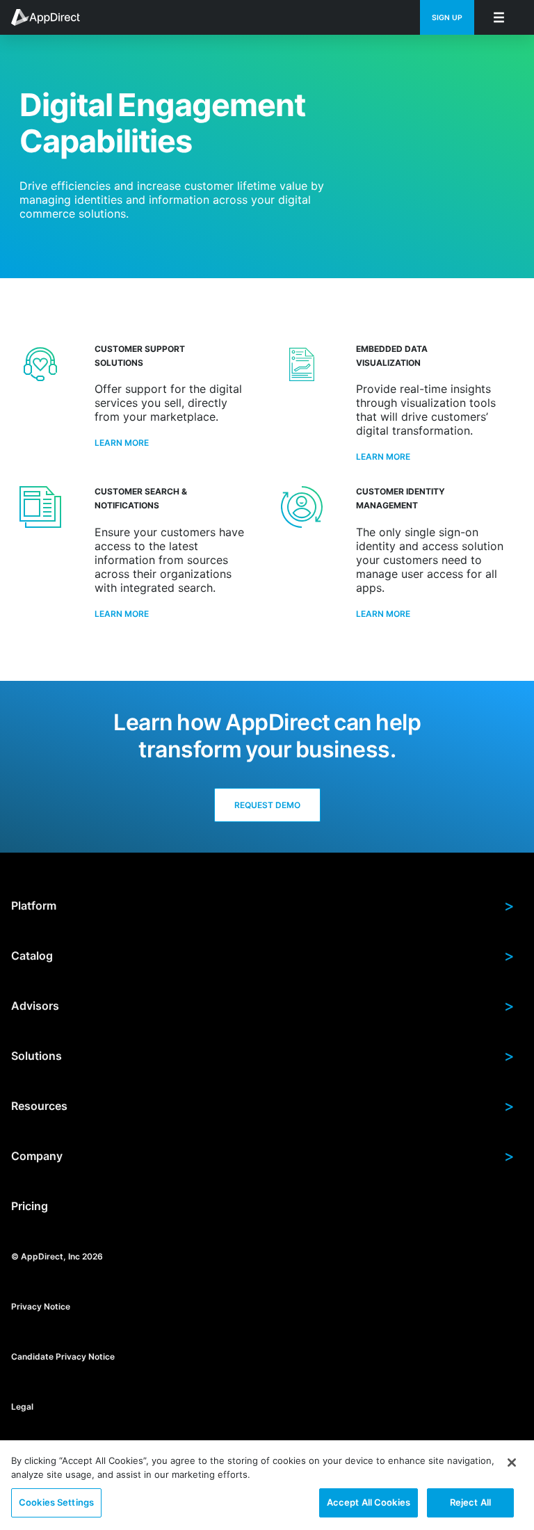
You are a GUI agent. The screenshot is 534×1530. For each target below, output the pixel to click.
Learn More (122, 442)
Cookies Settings (56, 1502)
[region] (267, 1485)
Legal (22, 1406)
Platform (263, 905)
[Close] (511, 1462)
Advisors (263, 1006)
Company (263, 1156)
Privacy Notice (40, 1305)
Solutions (263, 1056)
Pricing (29, 1206)
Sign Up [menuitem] (447, 17)
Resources (263, 1106)
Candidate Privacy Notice (63, 1356)
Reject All (470, 1502)
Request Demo (267, 805)
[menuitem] (53, 17)
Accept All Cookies (368, 1502)
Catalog (263, 956)
